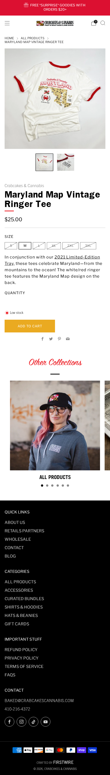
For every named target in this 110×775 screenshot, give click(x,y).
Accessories (19, 590)
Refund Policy (21, 649)
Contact (14, 547)
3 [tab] (52, 485)
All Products (20, 581)
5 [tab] (63, 485)
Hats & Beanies (21, 615)
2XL (70, 246)
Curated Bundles (24, 598)
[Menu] (7, 23)
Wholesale (18, 539)
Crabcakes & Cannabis (24, 185)
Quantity (15, 293)
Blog (10, 556)
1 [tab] (42, 485)
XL (54, 246)
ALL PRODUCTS (33, 38)
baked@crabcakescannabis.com (39, 700)
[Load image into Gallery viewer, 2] (65, 162)
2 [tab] (47, 485)
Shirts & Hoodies (24, 607)
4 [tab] (58, 485)
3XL (88, 246)
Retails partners (24, 530)
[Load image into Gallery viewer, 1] (44, 162)
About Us (15, 522)
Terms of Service (24, 666)
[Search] (102, 22)
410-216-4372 (17, 709)
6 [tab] (68, 485)
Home (9, 38)
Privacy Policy (22, 658)
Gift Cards (17, 624)
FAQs (10, 675)
